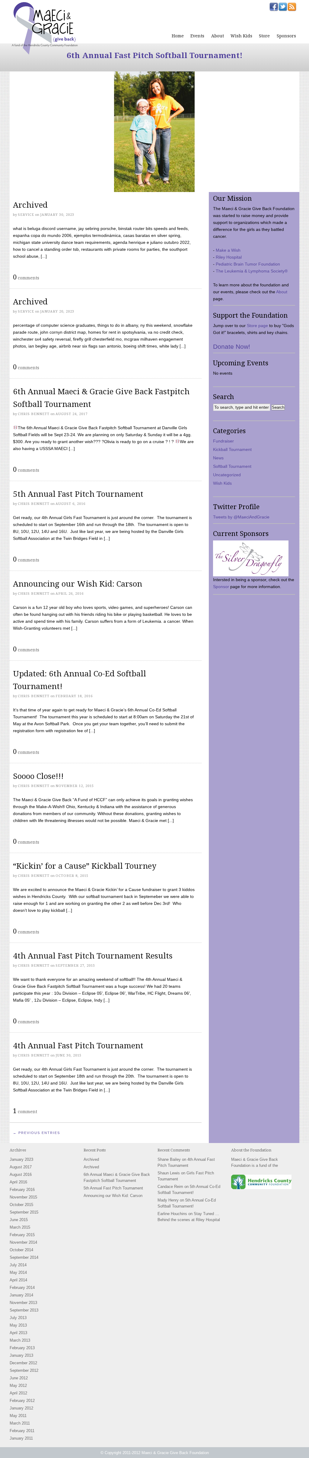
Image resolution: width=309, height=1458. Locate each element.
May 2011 (18, 1415)
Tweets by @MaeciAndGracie (241, 517)
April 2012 (18, 1393)
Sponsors (286, 35)
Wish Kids (241, 35)
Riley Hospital (229, 257)
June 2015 (19, 1219)
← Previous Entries (36, 1133)
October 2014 (21, 1250)
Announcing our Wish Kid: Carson (77, 583)
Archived (30, 204)
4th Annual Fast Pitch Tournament (78, 1045)
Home (178, 35)
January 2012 (21, 1408)
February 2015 (22, 1235)
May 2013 (18, 1325)
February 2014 (22, 1287)
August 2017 (21, 1167)
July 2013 (18, 1317)
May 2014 (18, 1272)
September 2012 (24, 1370)
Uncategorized (227, 474)
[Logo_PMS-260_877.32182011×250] (250, 558)
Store (264, 35)
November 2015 (23, 1197)
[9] (61, 187)
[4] (32, 187)
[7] (49, 187)
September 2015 (24, 1212)
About (217, 35)
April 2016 (18, 1182)
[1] (15, 187)
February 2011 (22, 1430)
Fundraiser (223, 441)
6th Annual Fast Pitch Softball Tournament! (155, 55)
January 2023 (21, 1159)
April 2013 (18, 1332)
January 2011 (21, 1438)
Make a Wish (228, 250)
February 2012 (22, 1400)
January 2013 (21, 1355)
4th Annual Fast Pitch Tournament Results (93, 955)
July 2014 (18, 1265)
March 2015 (20, 1227)
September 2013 (24, 1310)
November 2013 (23, 1302)
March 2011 (20, 1423)
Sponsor (221, 586)
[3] (26, 187)
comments (26, 276)
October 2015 (21, 1204)
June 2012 (19, 1378)
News (218, 457)
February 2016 (22, 1189)
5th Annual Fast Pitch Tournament (78, 494)
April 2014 (18, 1280)
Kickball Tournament (232, 449)
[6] (43, 187)
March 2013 (20, 1340)
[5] (38, 187)
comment (25, 1110)
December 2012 (23, 1363)
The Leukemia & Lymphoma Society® (252, 271)
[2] (20, 187)
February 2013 (22, 1348)
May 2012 (18, 1385)
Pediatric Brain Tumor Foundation (248, 264)
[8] (55, 187)
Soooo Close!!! (38, 776)
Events (197, 35)
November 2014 (23, 1242)
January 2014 (21, 1295)
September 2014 (24, 1257)
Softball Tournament (232, 466)
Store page (257, 325)
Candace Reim (170, 1186)
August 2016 (21, 1174)
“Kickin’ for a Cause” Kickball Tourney (84, 866)
